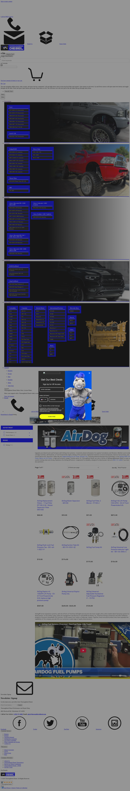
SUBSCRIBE (51, 417)
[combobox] (44, 399)
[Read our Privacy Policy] (63, 409)
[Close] (89, 373)
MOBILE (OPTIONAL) (44, 395)
